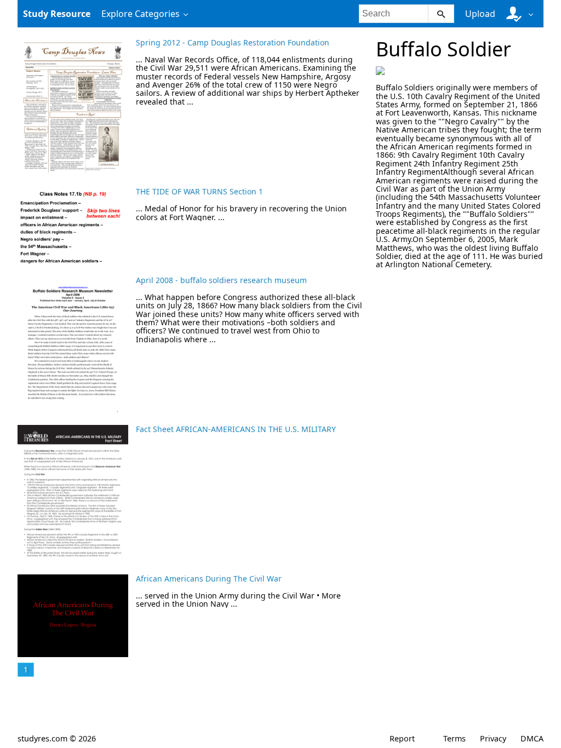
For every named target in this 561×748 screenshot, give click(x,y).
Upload (480, 14)
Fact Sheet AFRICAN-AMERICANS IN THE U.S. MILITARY (236, 429)
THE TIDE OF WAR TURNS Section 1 (199, 191)
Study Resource (56, 14)
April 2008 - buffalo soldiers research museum (221, 280)
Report (402, 738)
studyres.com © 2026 (57, 738)
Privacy (493, 738)
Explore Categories (140, 14)
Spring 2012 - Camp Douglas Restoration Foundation (232, 42)
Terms (454, 738)
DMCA (531, 738)
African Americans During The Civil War (209, 578)
